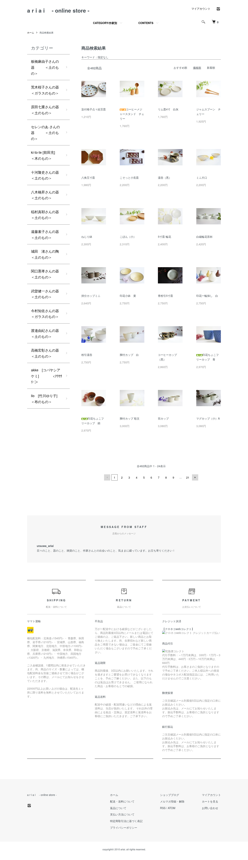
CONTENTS (145, 23)
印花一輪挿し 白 (207, 296)
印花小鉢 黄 (128, 296)
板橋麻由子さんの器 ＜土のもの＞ (45, 67)
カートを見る (210, 801)
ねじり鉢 (86, 237)
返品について (118, 808)
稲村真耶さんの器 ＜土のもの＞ (50, 214)
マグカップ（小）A (208, 418)
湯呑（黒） (164, 177)
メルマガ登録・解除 (172, 801)
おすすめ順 (180, 68)
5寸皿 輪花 (164, 237)
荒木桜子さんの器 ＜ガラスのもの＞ (50, 89)
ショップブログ (169, 795)
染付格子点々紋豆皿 (93, 109)
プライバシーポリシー (123, 827)
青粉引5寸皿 (165, 296)
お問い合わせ (210, 808)
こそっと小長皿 (129, 177)
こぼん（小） (128, 237)
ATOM (171, 808)
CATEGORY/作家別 (105, 23)
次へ (195, 477)
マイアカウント (200, 8)
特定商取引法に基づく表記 (126, 821)
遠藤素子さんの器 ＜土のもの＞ (50, 234)
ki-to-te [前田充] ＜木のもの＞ (50, 155)
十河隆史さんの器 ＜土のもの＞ (50, 175)
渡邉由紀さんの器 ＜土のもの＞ (50, 333)
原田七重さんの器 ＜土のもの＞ (50, 109)
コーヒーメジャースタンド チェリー (132, 113)
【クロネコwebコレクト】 (178, 629)
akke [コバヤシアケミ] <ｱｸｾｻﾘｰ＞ (46, 375)
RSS (162, 808)
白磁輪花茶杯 (204, 237)
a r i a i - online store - (58, 10)
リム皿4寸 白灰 (168, 109)
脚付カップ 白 (129, 355)
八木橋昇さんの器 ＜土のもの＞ (50, 194)
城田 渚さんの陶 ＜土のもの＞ (50, 254)
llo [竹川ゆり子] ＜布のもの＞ (50, 398)
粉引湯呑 (86, 355)
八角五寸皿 (88, 177)
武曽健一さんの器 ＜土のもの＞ (50, 293)
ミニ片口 (201, 177)
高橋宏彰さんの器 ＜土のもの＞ (50, 353)
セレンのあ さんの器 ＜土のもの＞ (45, 132)
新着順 (211, 68)
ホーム (30, 32)
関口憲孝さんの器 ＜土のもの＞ (50, 273)
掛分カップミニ (90, 296)
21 (187, 477)
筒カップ (163, 418)
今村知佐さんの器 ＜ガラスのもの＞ (50, 313)
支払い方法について (122, 814)
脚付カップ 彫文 (130, 418)
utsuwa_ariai (45, 546)
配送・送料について (122, 801)
